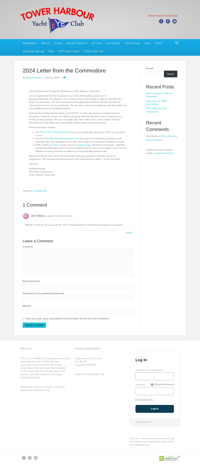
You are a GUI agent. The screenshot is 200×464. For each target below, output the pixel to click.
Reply (129, 233)
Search (149, 68)
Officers (45, 43)
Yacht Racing (132, 43)
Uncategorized (39, 191)
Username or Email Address (149, 370)
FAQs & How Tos (93, 51)
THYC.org (57, 145)
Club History (113, 43)
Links (147, 43)
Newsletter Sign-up (33, 51)
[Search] (177, 43)
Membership (29, 43)
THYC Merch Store (69, 51)
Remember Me (145, 400)
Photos (158, 43)
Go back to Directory (163, 153)
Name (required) (31, 281)
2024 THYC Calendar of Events (55, 132)
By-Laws (96, 43)
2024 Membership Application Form (62, 138)
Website (27, 306)
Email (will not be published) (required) (43, 293)
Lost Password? (143, 422)
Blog (51, 51)
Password (140, 384)
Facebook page (83, 145)
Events (58, 43)
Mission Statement (77, 43)
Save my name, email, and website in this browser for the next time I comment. (68, 318)
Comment (28, 246)
